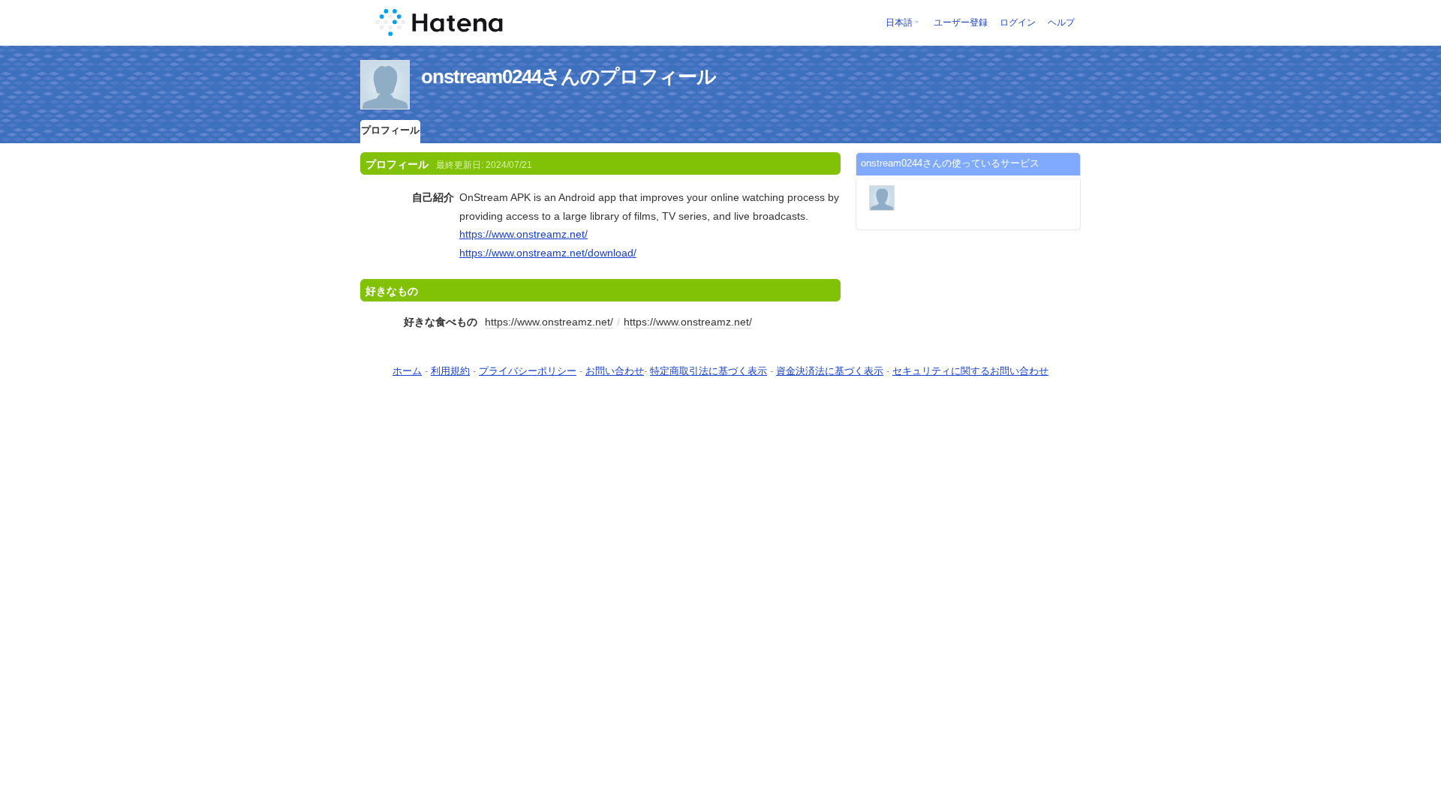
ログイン (1018, 22)
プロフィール (390, 130)
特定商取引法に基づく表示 (708, 370)
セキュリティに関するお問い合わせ (970, 370)
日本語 (899, 22)
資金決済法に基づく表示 (829, 370)
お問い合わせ (614, 370)
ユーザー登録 (961, 22)
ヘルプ (1061, 22)
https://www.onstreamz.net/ (523, 234)
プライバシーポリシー (527, 370)
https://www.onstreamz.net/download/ (547, 253)
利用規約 (450, 370)
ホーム (407, 370)
